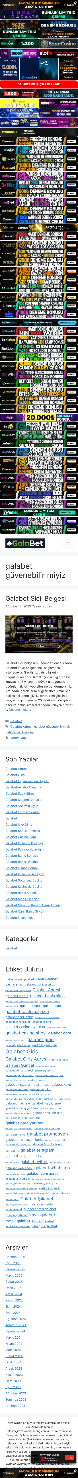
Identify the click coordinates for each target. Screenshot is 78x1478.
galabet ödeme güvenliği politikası (21, 1189)
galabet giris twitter (17, 1045)
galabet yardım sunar (15, 1174)
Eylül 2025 (12, 1263)
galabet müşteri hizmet (50, 1108)
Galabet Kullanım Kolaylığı (24, 843)
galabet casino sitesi (25, 1033)
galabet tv (13, 1156)
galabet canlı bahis (19, 1017)
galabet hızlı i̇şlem (36, 1080)
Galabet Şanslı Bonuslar (22, 831)
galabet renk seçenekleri (55, 1140)
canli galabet (47, 979)
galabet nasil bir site (47, 1113)
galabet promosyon (47, 1134)
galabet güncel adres (45, 1066)
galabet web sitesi (18, 1168)
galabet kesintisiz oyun (16, 1094)
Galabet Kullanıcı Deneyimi (24, 874)
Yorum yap (18, 738)
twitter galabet (43, 1221)
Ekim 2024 (13, 1306)
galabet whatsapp (52, 1167)
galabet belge (11, 1006)
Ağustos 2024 (15, 1319)
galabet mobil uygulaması (21, 1108)
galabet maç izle (17, 1103)
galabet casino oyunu (56, 1027)
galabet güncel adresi (19, 1070)
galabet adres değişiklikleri (18, 990)
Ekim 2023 (13, 1381)
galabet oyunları (12, 1118)
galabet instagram (18, 1084)
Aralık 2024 (13, 1294)
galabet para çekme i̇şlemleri (18, 1128)
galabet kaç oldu (40, 1089)
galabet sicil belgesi (19, 732)
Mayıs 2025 (13, 1275)
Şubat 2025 (13, 1281)
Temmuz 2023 (15, 1399)
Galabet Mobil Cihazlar (22, 899)
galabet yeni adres (42, 1173)
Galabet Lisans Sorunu (22, 868)
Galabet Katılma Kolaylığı (23, 849)
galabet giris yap (44, 1045)
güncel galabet (16, 1215)
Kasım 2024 (14, 1300)
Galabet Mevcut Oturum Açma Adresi (32, 905)
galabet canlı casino (18, 1021)
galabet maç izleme (46, 1103)
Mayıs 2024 (13, 1337)
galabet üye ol (12, 1199)
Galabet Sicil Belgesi (35, 598)
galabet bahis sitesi (47, 995)
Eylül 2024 (13, 1313)
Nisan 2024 (13, 1344)
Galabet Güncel (19, 1065)
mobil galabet (17, 1221)
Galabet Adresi (21, 726)
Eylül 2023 (13, 1387)
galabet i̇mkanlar (42, 1085)
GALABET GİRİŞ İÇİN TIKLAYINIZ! (39, 84)
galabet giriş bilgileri (59, 1060)
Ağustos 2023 (15, 1393)
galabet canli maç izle (27, 1011)
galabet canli (52, 1006)
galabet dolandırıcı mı (15, 1040)
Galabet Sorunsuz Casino (23, 880)
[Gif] (39, 228)
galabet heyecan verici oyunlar (49, 1075)
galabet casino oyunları (25, 1027)
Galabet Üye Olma (18, 824)
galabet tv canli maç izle (45, 1156)
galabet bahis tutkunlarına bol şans (21, 1001)
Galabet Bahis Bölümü (21, 862)
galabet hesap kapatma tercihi (19, 1075)
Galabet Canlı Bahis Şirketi (24, 911)
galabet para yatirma (24, 1123)
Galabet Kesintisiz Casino (23, 886)
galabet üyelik (49, 1188)
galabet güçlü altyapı (44, 1071)
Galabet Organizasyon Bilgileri (27, 781)
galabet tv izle (12, 1162)
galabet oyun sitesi (31, 1118)
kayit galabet (42, 1214)
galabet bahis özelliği (50, 1001)
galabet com (59, 1033)
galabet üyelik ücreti (60, 1193)
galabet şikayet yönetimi (16, 1205)
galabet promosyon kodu (24, 1140)
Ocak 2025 (13, 1288)
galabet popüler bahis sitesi (47, 1128)
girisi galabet (13, 1209)
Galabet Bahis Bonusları (22, 855)
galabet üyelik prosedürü (37, 1193)
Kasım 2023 (14, 1375)
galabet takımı (12, 1151)
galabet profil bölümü (15, 1135)
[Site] (39, 141)
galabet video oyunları (60, 1162)
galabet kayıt (61, 1084)
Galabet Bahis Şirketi (20, 893)
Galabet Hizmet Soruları (22, 812)
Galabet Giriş (15, 775)
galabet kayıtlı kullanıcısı (16, 1089)
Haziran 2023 (15, 1406)
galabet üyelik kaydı (14, 1193)
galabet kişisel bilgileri (39, 1094)
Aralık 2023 (13, 1368)
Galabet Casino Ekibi (20, 837)
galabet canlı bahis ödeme (47, 1017)
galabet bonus (30, 1006)
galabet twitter (34, 1161)
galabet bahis (16, 996)
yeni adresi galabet (17, 1226)
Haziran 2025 (15, 1269)
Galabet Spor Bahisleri (47, 1144)
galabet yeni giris (44, 1183)
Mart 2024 (13, 1350)
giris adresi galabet (42, 1204)
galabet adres (46, 984)
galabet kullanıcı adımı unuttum (19, 1099)
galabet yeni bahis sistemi (17, 1184)
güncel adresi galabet (40, 1209)
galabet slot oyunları (18, 1144)
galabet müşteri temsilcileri (18, 1113)
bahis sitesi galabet (19, 979)
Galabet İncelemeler (20, 917)
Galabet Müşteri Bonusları (24, 800)
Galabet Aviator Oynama (23, 787)
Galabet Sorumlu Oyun (21, 806)
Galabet (16, 721)
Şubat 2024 (14, 1356)
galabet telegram (37, 1150)
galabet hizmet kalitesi (15, 1080)
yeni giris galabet (44, 1226)
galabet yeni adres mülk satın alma (48, 1179)
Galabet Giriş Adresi (26, 1059)
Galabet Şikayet (37, 1198)
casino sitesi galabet (20, 984)
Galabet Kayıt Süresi (20, 793)
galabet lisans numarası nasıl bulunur (53, 1099)
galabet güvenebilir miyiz (52, 726)
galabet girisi (40, 1039)
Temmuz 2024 (15, 1325)
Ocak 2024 (13, 1362)
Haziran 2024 (15, 1331)
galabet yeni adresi (17, 1178)
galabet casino (41, 1021)
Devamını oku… (20, 709)
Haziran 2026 (15, 1257)
